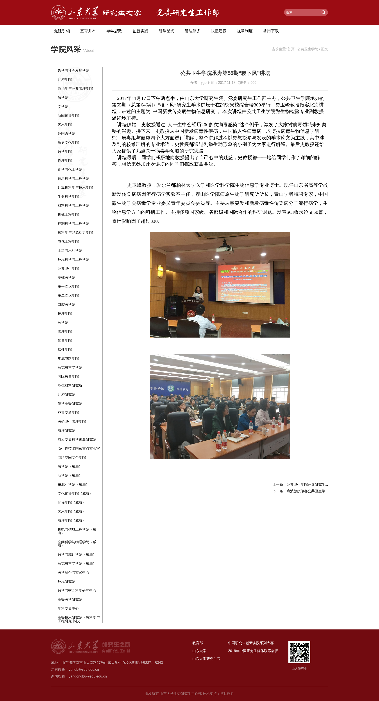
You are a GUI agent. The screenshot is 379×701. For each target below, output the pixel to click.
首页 (291, 49)
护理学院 (65, 313)
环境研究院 (66, 581)
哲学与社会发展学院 (73, 70)
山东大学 (199, 651)
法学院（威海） (70, 466)
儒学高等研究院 (70, 403)
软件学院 (65, 349)
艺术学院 (65, 124)
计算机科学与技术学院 (75, 187)
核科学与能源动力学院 (75, 232)
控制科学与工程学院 (73, 223)
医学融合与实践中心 (73, 572)
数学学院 (65, 151)
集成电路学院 (68, 358)
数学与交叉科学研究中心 (77, 590)
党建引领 (62, 31)
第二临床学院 (68, 295)
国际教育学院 (68, 376)
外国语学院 (66, 133)
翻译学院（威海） (72, 502)
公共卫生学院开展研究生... (307, 484)
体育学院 (65, 340)
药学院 (63, 322)
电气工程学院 (68, 241)
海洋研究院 (66, 430)
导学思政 (114, 31)
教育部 (197, 643)
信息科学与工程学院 (73, 178)
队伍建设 (219, 31)
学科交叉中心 (68, 608)
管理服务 (192, 31)
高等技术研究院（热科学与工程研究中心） (79, 619)
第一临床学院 (68, 286)
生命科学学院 (68, 196)
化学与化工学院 (70, 169)
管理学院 (65, 331)
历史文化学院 (68, 142)
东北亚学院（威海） (73, 484)
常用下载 (271, 31)
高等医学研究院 (70, 599)
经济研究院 (66, 394)
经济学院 (65, 79)
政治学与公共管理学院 (75, 88)
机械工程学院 (68, 214)
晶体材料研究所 (70, 385)
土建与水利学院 (70, 250)
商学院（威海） (70, 475)
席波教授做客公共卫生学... (307, 491)
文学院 (63, 106)
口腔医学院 (66, 304)
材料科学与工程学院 (73, 205)
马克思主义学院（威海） (77, 563)
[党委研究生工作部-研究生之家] (96, 19)
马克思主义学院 (70, 367)
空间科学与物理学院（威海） (77, 543)
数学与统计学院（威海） (77, 554)
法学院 (63, 97)
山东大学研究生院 (206, 659)
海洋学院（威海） (72, 520)
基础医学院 (66, 277)
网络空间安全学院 (72, 457)
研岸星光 (166, 31)
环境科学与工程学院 (73, 259)
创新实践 (140, 31)
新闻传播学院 (68, 115)
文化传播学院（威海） (75, 493)
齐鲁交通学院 (68, 412)
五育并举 (88, 31)
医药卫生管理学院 (72, 421)
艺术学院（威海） (72, 511)
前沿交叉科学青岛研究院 (77, 439)
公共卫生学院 (307, 49)
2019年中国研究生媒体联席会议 (253, 651)
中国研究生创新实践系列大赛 (251, 643)
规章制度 (245, 31)
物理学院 (65, 160)
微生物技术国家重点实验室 (79, 448)
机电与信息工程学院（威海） (77, 531)
